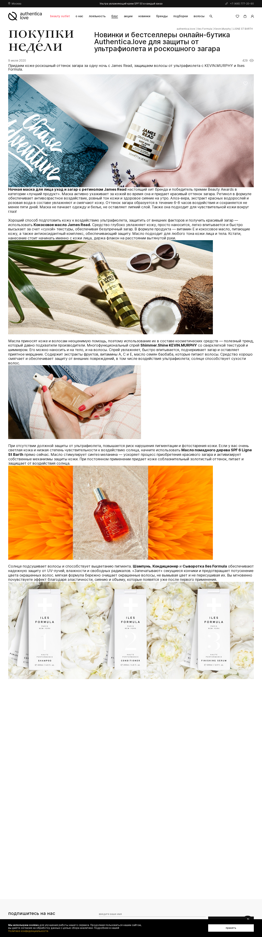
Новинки (144, 16)
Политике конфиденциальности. (28, 931)
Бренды (162, 16)
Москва (16, 3)
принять (231, 927)
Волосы (199, 16)
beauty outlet (60, 16)
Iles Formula (204, 29)
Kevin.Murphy (222, 29)
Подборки (180, 16)
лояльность (97, 16)
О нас (79, 16)
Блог (114, 16)
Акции (128, 16)
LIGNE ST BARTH (243, 29)
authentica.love (186, 29)
